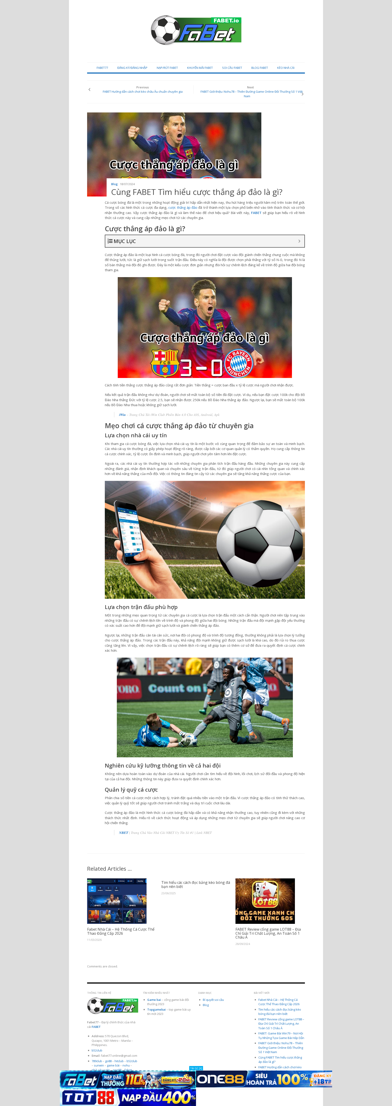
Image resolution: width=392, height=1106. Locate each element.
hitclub (119, 1061)
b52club (97, 1050)
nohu (126, 1065)
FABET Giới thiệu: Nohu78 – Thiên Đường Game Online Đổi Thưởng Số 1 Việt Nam (252, 93)
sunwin (99, 1065)
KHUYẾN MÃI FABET (200, 68)
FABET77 (102, 68)
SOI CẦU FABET (232, 68)
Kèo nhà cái (285, 68)
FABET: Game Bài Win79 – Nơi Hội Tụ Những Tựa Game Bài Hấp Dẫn (281, 1035)
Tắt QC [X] (196, 1068)
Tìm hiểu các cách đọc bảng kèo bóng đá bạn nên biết (195, 884)
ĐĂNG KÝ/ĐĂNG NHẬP (132, 68)
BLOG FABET (259, 68)
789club (97, 1061)
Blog (114, 184)
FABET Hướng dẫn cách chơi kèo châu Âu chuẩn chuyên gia (143, 91)
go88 (108, 1061)
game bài (113, 1065)
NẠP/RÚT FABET (167, 68)
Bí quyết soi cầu (213, 1000)
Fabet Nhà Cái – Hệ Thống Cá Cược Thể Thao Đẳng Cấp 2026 (120, 931)
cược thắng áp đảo (182, 207)
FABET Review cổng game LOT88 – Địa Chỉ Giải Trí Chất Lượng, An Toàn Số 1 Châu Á (268, 933)
